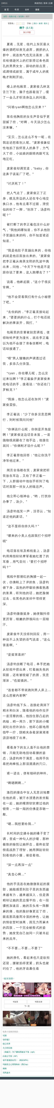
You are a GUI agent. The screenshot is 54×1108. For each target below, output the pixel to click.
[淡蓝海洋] (17, 23)
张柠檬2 (6, 1040)
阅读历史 (38, 3)
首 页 (6, 9)
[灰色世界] (23, 23)
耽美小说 (12, 16)
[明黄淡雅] (20, 23)
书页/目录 (38, 1002)
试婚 (5, 1035)
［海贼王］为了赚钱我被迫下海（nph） (19, 1052)
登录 (45, 3)
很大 (46, 23)
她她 (5, 1068)
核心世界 (6, 1044)
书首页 (15, 1002)
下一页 (27, 1006)
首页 (5, 16)
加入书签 (27, 32)
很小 (36, 23)
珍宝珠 (21, 16)
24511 (4, 3)
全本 (27, 9)
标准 (41, 23)
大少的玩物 (7, 1048)
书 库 (16, 9)
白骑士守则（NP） (11, 1056)
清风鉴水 (6, 1073)
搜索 (37, 9)
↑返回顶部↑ (9, 978)
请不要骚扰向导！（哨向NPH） (16, 1060)
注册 (51, 3)
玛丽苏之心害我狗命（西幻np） (16, 1064)
